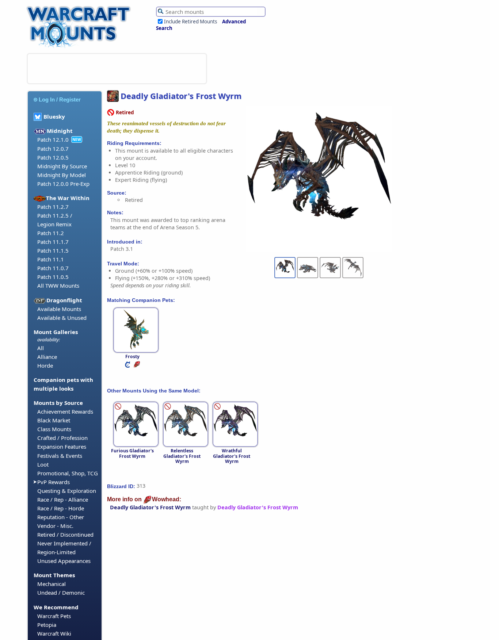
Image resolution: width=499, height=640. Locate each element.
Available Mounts (59, 309)
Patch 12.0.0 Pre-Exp (63, 183)
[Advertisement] (116, 69)
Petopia (46, 624)
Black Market (53, 420)
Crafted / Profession (62, 437)
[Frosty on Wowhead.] (137, 366)
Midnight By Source (62, 166)
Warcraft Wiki (54, 633)
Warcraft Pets (54, 616)
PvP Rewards (53, 482)
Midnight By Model (61, 175)
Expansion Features (61, 446)
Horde (45, 365)
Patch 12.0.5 (53, 157)
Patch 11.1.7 (53, 241)
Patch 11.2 (50, 233)
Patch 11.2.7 (53, 206)
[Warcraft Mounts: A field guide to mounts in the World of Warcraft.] (80, 47)
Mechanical (51, 583)
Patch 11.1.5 (53, 250)
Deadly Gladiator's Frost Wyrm (150, 507)
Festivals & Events (59, 455)
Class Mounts (54, 429)
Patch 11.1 (50, 259)
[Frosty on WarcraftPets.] (128, 366)
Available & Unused (62, 317)
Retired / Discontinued (65, 534)
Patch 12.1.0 (53, 139)
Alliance (47, 356)
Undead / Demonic (61, 592)
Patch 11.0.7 (53, 268)
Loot (43, 464)
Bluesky (54, 116)
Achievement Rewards (65, 411)
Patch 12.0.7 (53, 148)
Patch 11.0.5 (53, 276)
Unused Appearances (64, 560)
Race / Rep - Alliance (62, 499)
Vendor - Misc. (55, 525)
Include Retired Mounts (190, 21)
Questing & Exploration (66, 490)
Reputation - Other (60, 517)
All (40, 348)
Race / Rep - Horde (60, 508)
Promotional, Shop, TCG (67, 473)
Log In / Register (60, 99)
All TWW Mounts (58, 285)
